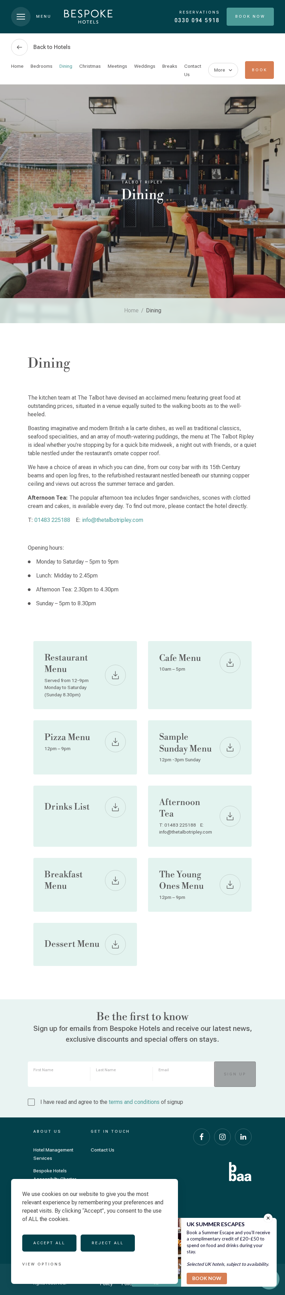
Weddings (144, 66)
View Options (42, 1264)
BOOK (259, 69)
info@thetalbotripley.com (112, 520)
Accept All (49, 1242)
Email (163, 1069)
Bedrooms (41, 66)
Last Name (106, 1069)
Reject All (108, 1242)
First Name (43, 1069)
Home (17, 66)
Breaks (169, 66)
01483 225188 (52, 520)
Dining (65, 66)
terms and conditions (134, 1102)
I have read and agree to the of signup (111, 1102)
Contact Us (102, 1150)
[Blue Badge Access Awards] (240, 1171)
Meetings (117, 66)
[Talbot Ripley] (88, 17)
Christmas (90, 66)
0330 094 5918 (197, 20)
